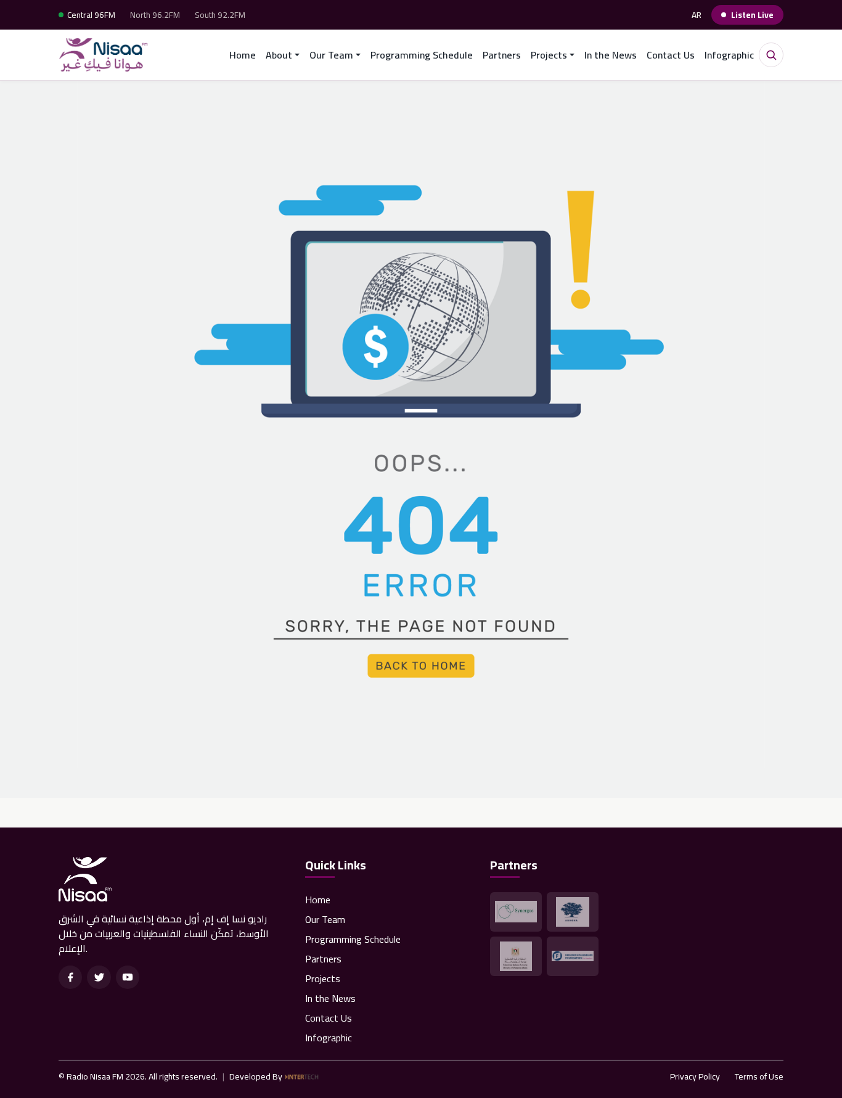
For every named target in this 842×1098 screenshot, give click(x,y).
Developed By (255, 1076)
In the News (610, 55)
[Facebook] (70, 977)
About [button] (279, 55)
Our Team (325, 919)
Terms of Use (759, 1076)
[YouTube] (127, 977)
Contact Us (671, 55)
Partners (502, 55)
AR (696, 15)
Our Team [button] (331, 55)
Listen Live (752, 15)
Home (242, 55)
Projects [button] (549, 55)
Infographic (729, 55)
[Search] (771, 55)
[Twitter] (98, 977)
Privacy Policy (695, 1076)
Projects (322, 978)
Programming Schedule (421, 55)
